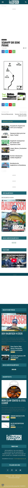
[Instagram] (11, 470)
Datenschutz (18, 476)
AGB (13, 476)
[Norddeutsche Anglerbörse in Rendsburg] (5, 165)
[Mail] (16, 470)
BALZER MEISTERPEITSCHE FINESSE (17, 424)
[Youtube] (20, 470)
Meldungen (4, 5)
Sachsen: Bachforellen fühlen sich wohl (20, 115)
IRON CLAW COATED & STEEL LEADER (14, 402)
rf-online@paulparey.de (20, 458)
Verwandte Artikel (8, 121)
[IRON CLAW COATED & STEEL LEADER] (14, 389)
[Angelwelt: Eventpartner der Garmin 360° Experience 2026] (5, 142)
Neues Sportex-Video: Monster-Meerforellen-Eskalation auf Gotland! (16, 348)
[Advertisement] (14, 24)
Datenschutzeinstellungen (14, 477)
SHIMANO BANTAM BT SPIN (18, 416)
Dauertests (4, 397)
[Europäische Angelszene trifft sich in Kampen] (5, 127)
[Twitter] (6, 51)
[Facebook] (3, 51)
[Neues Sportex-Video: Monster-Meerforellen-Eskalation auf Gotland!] (5, 348)
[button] (2, 2)
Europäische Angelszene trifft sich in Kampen (18, 357)
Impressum (8, 476)
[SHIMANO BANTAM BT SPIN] (5, 417)
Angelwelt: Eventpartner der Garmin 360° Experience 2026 (17, 142)
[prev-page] (3, 171)
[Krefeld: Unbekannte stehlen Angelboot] (5, 157)
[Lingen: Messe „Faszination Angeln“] (5, 150)
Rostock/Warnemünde (7, 114)
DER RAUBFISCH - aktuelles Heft (8, 330)
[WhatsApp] (13, 51)
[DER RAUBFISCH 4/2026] (14, 215)
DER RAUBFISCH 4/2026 (8, 197)
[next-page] (5, 171)
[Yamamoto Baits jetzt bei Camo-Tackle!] (5, 135)
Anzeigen (13, 352)
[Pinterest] (10, 51)
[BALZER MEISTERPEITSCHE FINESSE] (5, 425)
